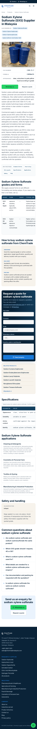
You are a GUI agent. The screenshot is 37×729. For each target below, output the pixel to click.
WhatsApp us (23, 1)
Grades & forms (17, 166)
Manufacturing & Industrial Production (18, 487)
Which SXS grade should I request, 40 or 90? (19, 550)
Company (6, 318)
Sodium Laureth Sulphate (12, 380)
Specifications (17, 170)
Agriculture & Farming (9, 686)
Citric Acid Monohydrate (9, 670)
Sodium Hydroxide (7, 659)
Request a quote (27, 87)
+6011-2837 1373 (7, 648)
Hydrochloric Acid (7, 662)
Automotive (5, 697)
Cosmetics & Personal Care (14, 460)
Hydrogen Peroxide (8, 673)
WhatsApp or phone (8, 334)
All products (7, 391)
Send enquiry (19, 357)
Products (9, 12)
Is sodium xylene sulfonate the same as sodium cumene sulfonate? (18, 585)
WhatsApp (15, 307)
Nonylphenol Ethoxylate (12, 383)
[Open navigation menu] (33, 6)
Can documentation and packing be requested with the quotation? (19, 576)
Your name (6, 310)
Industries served (7, 707)
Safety (6, 173)
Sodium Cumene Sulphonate (13, 369)
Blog (3, 715)
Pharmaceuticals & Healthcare (11, 683)
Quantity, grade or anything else (12, 342)
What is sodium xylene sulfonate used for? (18, 558)
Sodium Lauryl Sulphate (12, 376)
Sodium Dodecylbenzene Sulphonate (16, 372)
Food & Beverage (7, 691)
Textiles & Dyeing (10, 474)
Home (3, 12)
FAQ (11, 173)
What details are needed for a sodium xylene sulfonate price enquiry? (17, 567)
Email (4, 326)
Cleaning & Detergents (12, 444)
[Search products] (30, 6)
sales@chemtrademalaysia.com (13, 304)
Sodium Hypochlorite (8, 665)
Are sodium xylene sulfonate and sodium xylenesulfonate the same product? (19, 540)
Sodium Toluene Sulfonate (13, 387)
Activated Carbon (7, 668)
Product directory (7, 710)
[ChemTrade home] (8, 6)
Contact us (5, 712)
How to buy (28, 166)
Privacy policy (6, 718)
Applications (27, 170)
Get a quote (7, 170)
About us (4, 704)
